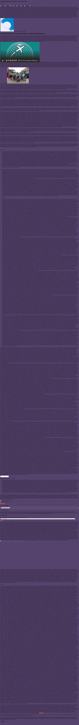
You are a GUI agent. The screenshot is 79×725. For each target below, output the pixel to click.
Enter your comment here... (4, 475)
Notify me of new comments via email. (6, 500)
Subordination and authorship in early (71, 714)
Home (3, 721)
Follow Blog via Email (3, 515)
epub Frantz (34, 714)
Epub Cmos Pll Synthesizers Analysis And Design (16, 714)
